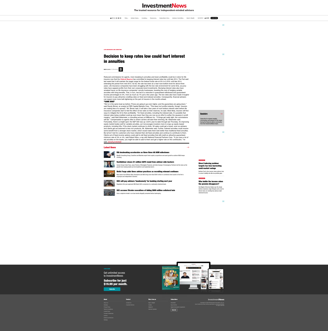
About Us (106, 302)
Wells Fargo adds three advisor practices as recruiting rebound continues (147, 171)
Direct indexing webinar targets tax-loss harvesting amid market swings (210, 165)
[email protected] (114, 142)
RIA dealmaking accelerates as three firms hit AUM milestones (143, 152)
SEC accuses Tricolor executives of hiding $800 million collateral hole (146, 190)
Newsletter (173, 302)
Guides (150, 305)
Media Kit (150, 307)
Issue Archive (174, 305)
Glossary (106, 305)
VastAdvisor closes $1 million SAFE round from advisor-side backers (145, 162)
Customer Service (130, 305)
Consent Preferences (108, 313)
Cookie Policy (107, 311)
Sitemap (106, 319)
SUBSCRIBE (214, 18)
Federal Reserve (126, 79)
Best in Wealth (190, 18)
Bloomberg (115, 69)
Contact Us (128, 302)
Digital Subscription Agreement (178, 307)
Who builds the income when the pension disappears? (211, 182)
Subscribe (112, 289)
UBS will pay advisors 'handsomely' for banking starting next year (144, 181)
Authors (105, 315)
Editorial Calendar (152, 309)
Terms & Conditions (108, 309)
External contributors (108, 317)
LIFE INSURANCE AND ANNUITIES (113, 49)
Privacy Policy (107, 307)
